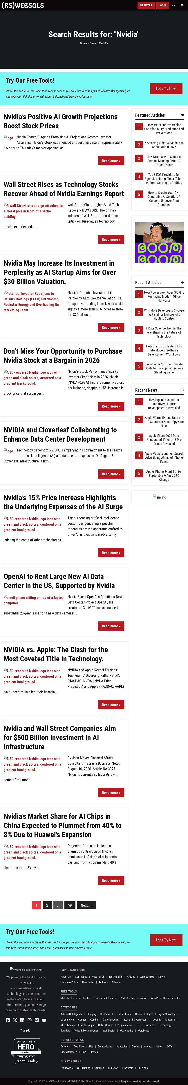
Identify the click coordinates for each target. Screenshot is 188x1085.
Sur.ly (32, 1060)
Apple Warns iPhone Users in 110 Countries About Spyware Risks (164, 422)
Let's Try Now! (166, 88)
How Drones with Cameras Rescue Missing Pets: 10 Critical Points (164, 161)
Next (86, 905)
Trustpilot (25, 1030)
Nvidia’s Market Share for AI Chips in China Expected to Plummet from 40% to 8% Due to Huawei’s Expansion (63, 825)
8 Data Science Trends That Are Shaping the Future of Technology (164, 332)
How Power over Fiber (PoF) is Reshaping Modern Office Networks (164, 296)
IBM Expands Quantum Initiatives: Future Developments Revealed (164, 404)
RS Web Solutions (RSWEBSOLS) (66, 1081)
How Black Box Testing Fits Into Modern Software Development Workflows (164, 350)
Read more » (111, 161)
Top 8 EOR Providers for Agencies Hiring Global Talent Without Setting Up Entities (164, 179)
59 (70, 905)
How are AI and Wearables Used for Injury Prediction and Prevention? (164, 129)
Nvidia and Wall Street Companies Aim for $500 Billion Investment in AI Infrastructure (60, 737)
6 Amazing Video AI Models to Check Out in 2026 (164, 145)
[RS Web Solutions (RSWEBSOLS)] (23, 5)
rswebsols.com (26, 1052)
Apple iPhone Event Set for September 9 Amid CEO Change (164, 476)
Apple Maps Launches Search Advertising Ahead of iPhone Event (164, 458)
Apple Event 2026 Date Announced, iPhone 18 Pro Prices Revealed (164, 440)
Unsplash (126, 1081)
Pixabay (137, 1081)
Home (83, 43)
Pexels (146, 1081)
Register (146, 5)
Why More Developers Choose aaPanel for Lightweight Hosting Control (164, 314)
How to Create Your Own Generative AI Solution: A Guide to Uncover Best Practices (164, 199)
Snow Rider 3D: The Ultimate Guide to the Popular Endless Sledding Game (164, 368)
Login (162, 5)
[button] (174, 5)
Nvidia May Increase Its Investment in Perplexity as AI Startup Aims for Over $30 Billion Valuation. (60, 272)
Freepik (156, 1081)
